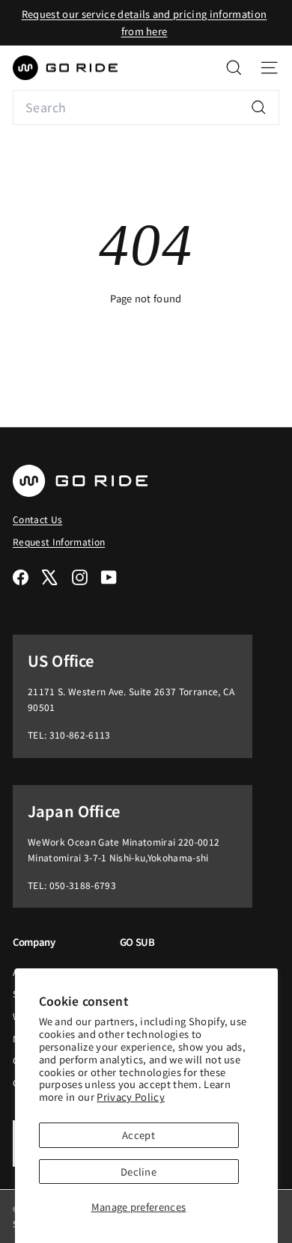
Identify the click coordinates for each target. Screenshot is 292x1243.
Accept (138, 1135)
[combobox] (146, 107)
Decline (138, 1171)
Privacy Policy (131, 1097)
